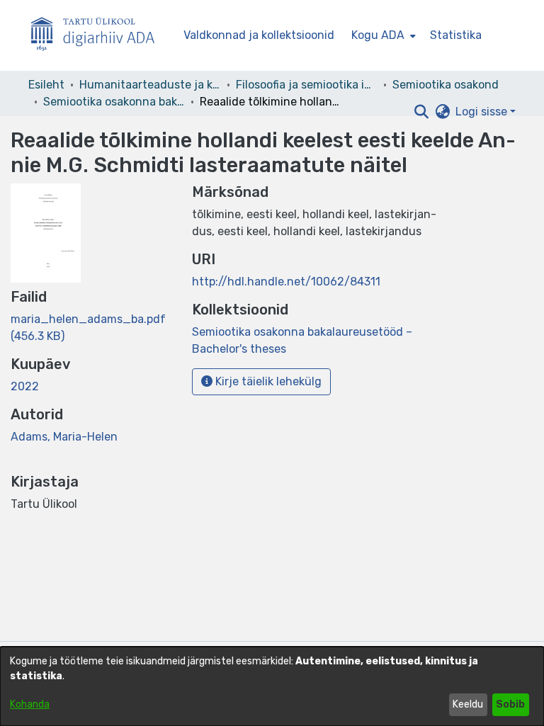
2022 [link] (25, 386)
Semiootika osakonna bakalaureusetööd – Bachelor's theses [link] (114, 101)
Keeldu (468, 704)
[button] (421, 111)
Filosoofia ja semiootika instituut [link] (307, 84)
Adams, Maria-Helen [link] (64, 436)
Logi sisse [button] (482, 111)
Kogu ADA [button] (377, 35)
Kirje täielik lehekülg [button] (267, 381)
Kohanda (30, 704)
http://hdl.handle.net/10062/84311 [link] (286, 281)
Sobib (510, 704)
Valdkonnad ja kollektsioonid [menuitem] (258, 35)
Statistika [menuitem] (456, 35)
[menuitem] (382, 35)
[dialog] (272, 686)
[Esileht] (98, 35)
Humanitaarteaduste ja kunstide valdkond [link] (150, 84)
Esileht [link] (46, 84)
